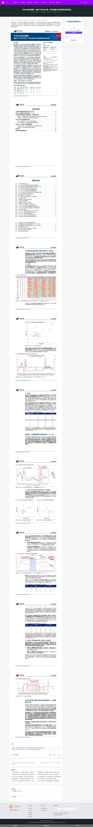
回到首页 (15, 825)
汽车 (24, 22)
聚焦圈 (23, 2)
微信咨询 (74, 40)
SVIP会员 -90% (44, 808)
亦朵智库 (16, 20)
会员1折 (77, 825)
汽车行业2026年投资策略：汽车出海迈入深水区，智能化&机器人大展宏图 (23, 763)
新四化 (16, 2)
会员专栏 (45, 2)
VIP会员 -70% (44, 810)
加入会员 (52, 2)
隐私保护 (30, 814)
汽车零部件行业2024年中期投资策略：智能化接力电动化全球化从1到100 (27, 774)
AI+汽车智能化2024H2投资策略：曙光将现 (47, 778)
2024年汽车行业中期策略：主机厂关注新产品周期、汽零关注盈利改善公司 (27, 776)
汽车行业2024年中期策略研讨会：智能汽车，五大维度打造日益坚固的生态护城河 (29, 780)
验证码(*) (13, 796)
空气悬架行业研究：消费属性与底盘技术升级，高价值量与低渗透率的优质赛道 (28, 778)
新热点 (44, 12)
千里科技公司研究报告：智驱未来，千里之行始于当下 (50, 762)
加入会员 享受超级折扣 (74, 21)
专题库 (30, 2)
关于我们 (30, 808)
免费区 (37, 2)
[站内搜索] (81, 2)
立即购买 (74, 32)
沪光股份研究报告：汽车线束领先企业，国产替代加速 (49, 776)
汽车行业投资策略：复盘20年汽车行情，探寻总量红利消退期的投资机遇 (28, 749)
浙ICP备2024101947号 (44, 822)
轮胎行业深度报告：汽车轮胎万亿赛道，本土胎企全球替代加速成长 (26, 772)
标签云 (59, 2)
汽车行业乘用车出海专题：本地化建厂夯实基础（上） (49, 774)
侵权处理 (30, 816)
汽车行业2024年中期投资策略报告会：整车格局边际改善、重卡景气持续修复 (54, 780)
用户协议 (30, 810)
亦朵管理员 (15, 754)
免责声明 (30, 812)
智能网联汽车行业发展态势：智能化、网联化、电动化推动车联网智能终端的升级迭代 (56, 772)
